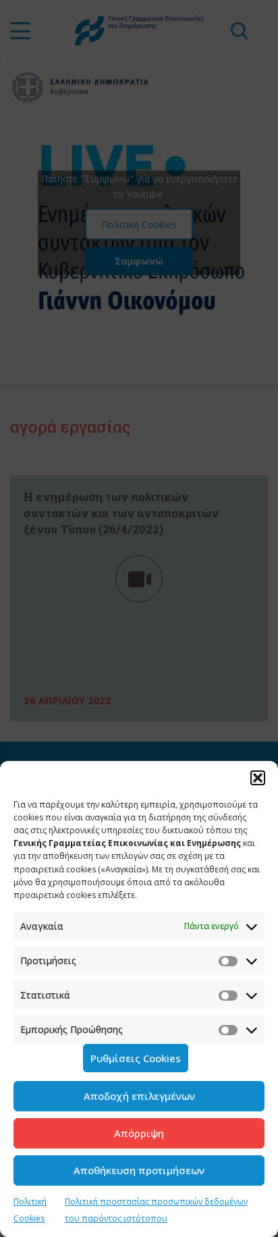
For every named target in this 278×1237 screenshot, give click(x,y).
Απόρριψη (139, 1133)
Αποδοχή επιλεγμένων (139, 1096)
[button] (258, 778)
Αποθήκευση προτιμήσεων (139, 1170)
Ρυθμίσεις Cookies (135, 1058)
